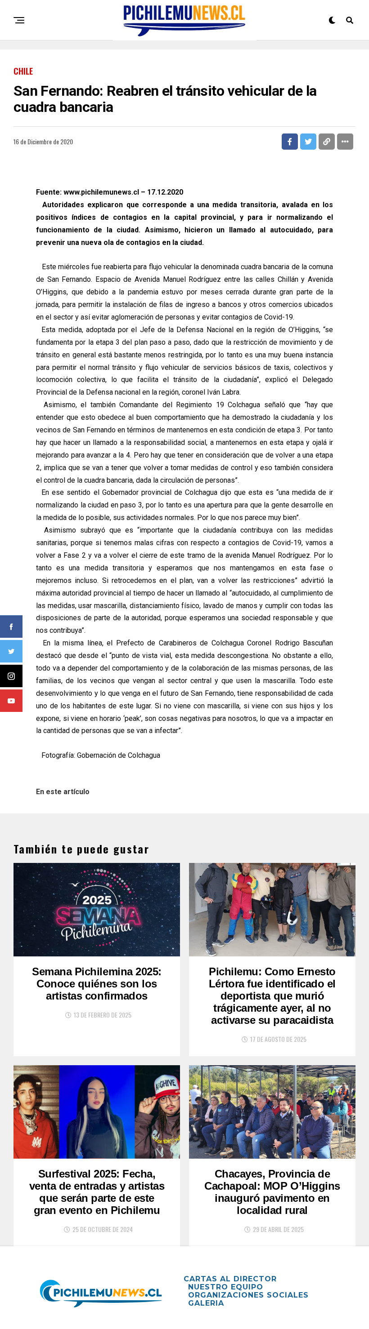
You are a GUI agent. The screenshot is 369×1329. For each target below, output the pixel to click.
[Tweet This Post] (308, 141)
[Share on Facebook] (290, 141)
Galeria (206, 1303)
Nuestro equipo (225, 1287)
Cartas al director (230, 1279)
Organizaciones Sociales (248, 1295)
